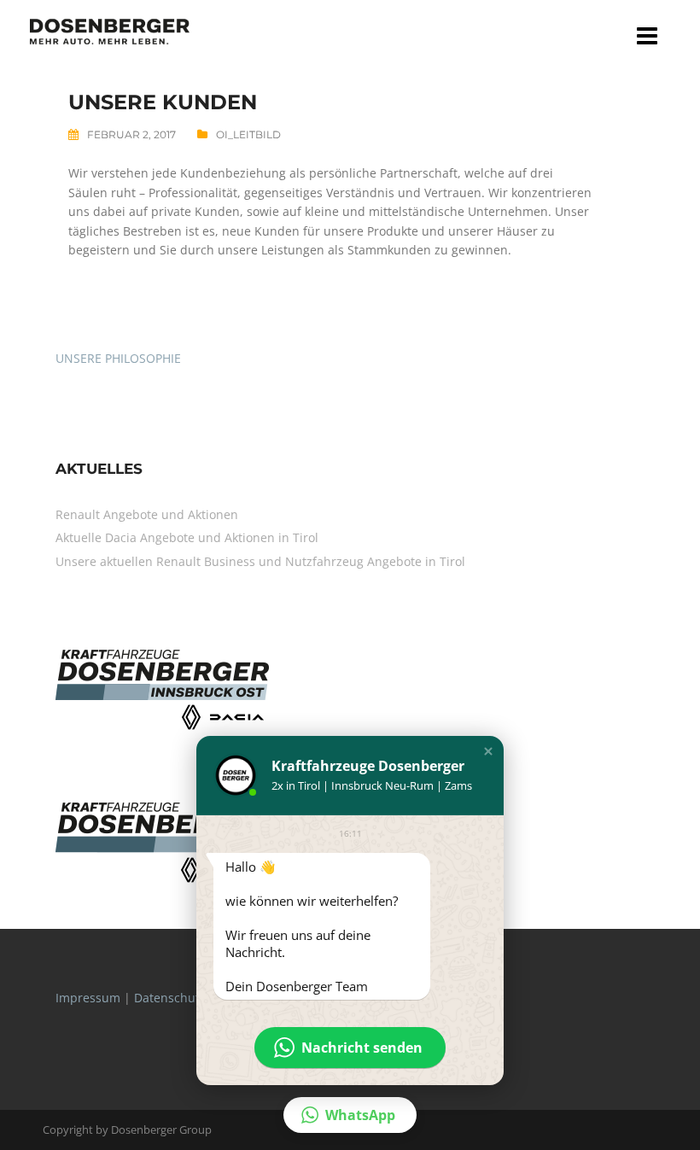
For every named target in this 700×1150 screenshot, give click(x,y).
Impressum (87, 997)
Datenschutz (170, 997)
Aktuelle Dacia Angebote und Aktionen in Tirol (186, 537)
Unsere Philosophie (118, 358)
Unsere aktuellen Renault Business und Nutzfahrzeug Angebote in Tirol (260, 561)
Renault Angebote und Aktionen (146, 514)
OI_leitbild (248, 134)
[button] (488, 751)
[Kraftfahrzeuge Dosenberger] (110, 30)
